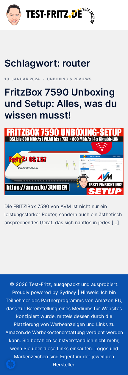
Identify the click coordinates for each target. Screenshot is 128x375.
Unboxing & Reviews (69, 79)
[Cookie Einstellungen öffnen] (10, 367)
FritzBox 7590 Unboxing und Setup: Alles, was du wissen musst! (60, 103)
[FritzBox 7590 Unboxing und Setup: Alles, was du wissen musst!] (64, 161)
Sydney (68, 292)
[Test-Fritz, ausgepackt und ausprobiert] (51, 14)
